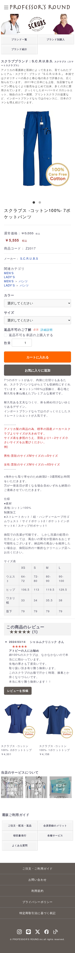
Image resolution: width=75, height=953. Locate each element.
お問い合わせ (37, 879)
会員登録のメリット (55, 825)
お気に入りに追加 (37, 370)
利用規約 (37, 891)
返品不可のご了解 (17, 329)
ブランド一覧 (19, 39)
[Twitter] (37, 931)
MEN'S (9, 273)
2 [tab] (41, 203)
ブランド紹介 (19, 49)
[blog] (55, 931)
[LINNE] (28, 931)
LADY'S (9, 277)
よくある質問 (20, 845)
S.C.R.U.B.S (29, 258)
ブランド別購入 (56, 39)
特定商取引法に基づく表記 (37, 913)
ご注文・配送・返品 (20, 825)
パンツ (23, 281)
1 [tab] (35, 203)
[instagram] (19, 931)
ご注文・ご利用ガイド (37, 868)
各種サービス (55, 835)
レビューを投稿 (17, 691)
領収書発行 (19, 835)
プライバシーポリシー (37, 902)
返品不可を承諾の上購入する (31, 335)
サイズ (9, 312)
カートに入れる (37, 357)
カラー (9, 295)
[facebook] (46, 931)
